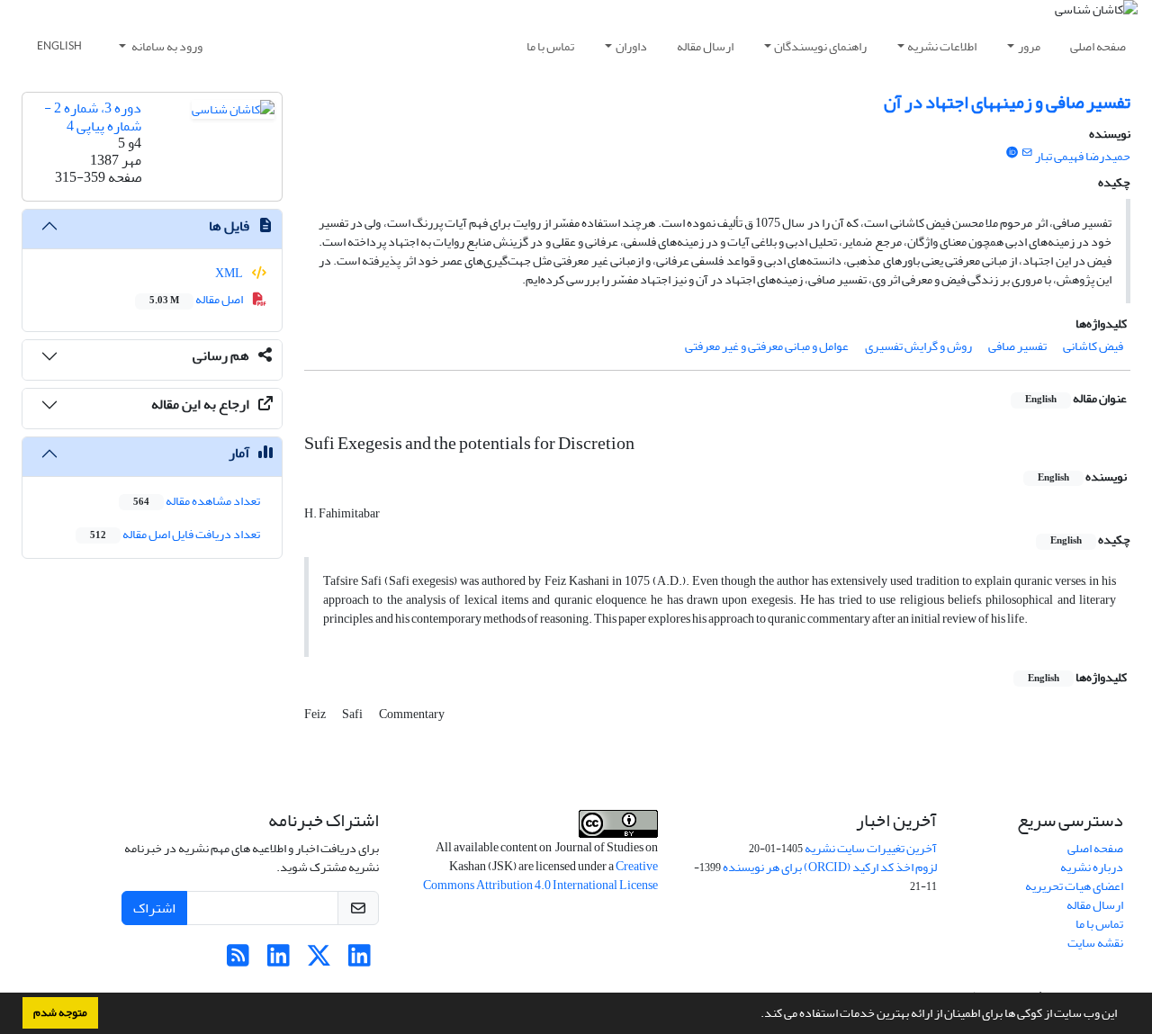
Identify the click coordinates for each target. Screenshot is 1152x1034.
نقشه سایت (1095, 943)
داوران (631, 46)
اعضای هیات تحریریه (1074, 886)
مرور (1029, 46)
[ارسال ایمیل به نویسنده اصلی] (1027, 153)
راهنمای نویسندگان (820, 46)
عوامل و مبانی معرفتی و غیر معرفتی (767, 346)
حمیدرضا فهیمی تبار (1082, 156)
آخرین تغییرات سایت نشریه (871, 848)
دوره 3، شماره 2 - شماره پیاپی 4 (92, 116)
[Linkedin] (359, 961)
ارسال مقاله (705, 46)
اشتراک (154, 908)
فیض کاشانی (1093, 346)
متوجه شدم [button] (60, 1012)
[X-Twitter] (319, 961)
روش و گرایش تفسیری (918, 346)
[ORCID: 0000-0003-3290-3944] (1011, 153)
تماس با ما (550, 46)
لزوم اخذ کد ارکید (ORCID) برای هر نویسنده (830, 867)
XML (230, 273)
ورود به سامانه (166, 46)
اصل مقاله (197, 299)
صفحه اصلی (1098, 46)
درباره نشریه (1091, 867)
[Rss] (238, 961)
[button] (756, 1015)
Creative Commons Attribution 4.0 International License (540, 875)
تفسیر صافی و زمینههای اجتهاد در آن (1007, 102)
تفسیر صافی (1017, 346)
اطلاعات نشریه (941, 46)
